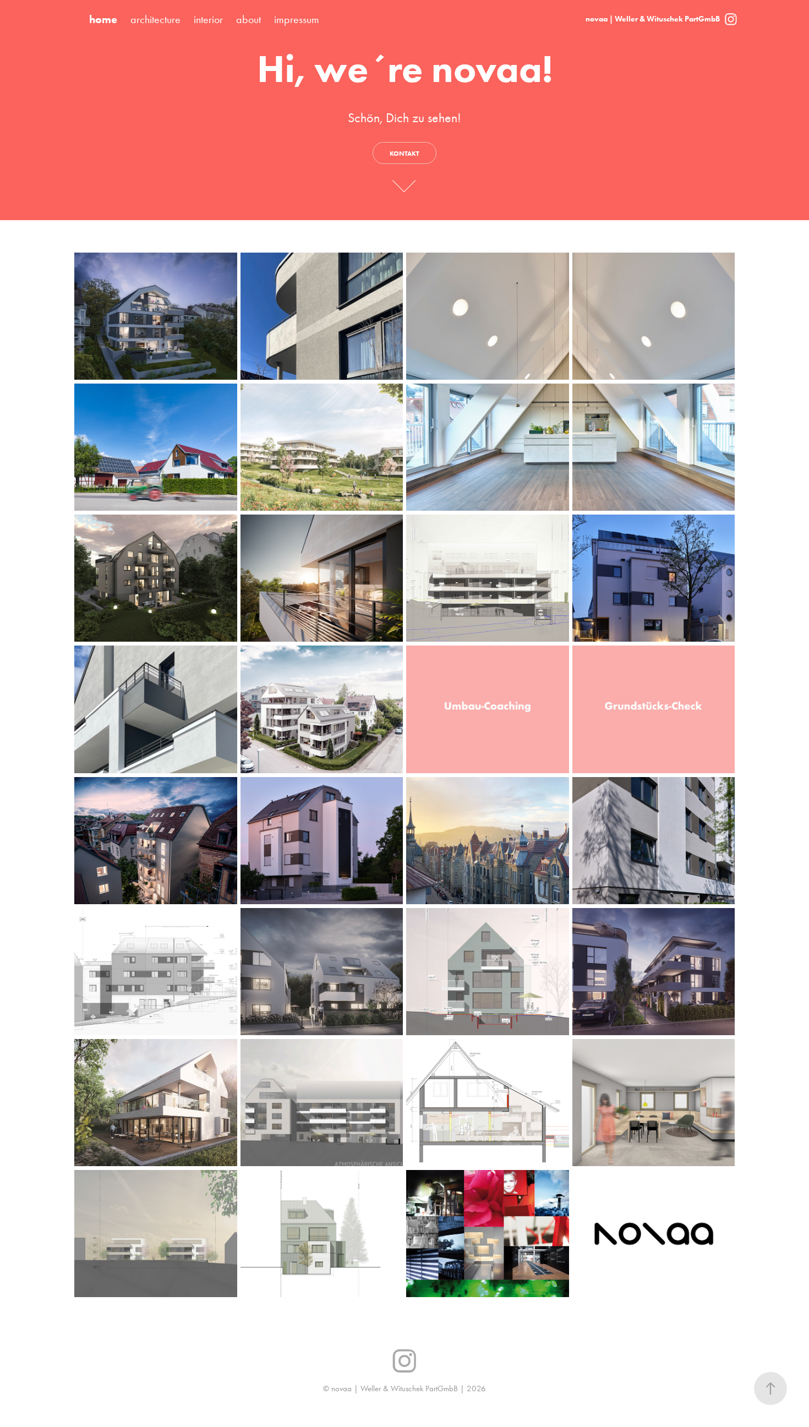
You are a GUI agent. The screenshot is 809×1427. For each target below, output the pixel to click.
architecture (155, 19)
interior (208, 19)
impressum (296, 19)
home (103, 19)
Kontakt (404, 153)
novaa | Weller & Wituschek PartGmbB (653, 19)
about (248, 19)
